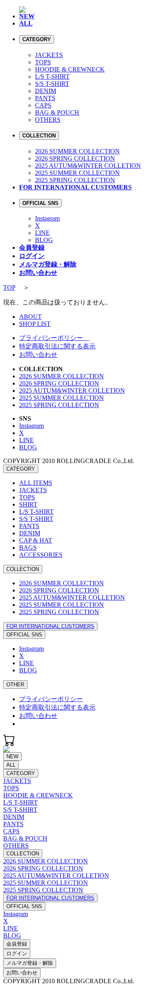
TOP (9, 287)
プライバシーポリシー (54, 337)
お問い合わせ (38, 354)
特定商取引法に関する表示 (57, 346)
